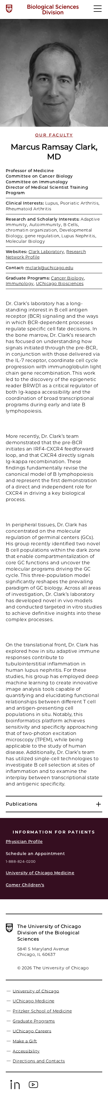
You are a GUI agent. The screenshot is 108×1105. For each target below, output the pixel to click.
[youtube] (33, 1088)
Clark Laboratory (46, 251)
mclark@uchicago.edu (49, 267)
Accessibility (26, 1051)
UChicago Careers (32, 1030)
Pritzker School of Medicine (42, 1011)
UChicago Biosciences (60, 283)
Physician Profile (24, 841)
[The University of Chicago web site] (9, 8)
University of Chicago (36, 991)
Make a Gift (25, 1041)
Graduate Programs (34, 1021)
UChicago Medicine (33, 1001)
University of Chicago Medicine (40, 872)
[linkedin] (15, 1088)
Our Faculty (54, 135)
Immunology (20, 283)
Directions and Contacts (39, 1061)
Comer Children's (25, 885)
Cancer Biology (67, 278)
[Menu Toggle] (98, 11)
